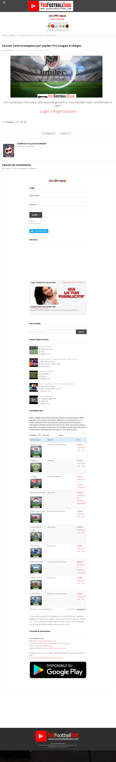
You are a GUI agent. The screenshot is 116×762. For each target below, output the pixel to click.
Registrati (32, 221)
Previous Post (50, 134)
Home (7, 35)
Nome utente (34, 195)
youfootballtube (8, 50)
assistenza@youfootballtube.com (54, 648)
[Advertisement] (58, 261)
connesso (14, 168)
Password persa (35, 223)
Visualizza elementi (39, 435)
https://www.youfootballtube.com (44, 641)
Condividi (9, 122)
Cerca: (61, 435)
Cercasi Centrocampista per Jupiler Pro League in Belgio (41, 46)
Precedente (71, 609)
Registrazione (64, 111)
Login (44, 111)
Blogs (14, 35)
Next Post (64, 134)
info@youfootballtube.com (43, 646)
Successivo (81, 609)
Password (33, 204)
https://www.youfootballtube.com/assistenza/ (54, 643)
